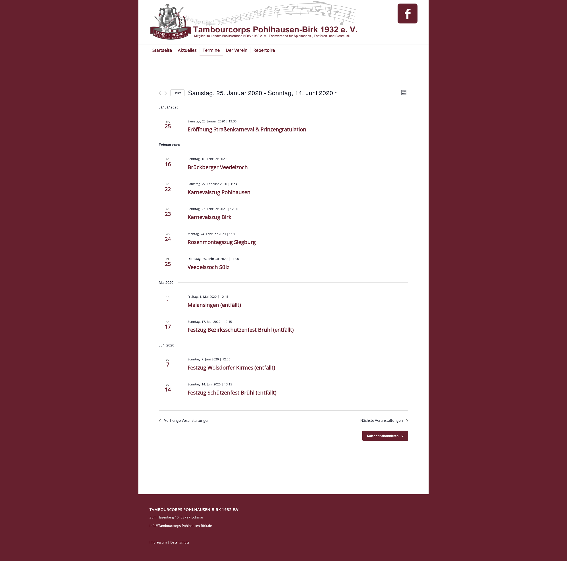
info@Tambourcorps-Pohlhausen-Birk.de (181, 525)
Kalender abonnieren (383, 435)
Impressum (158, 542)
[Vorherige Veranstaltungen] (160, 93)
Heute (177, 93)
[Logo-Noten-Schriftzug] (254, 22)
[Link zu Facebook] (407, 13)
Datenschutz (179, 542)
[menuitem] (162, 50)
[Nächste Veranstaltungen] (166, 93)
